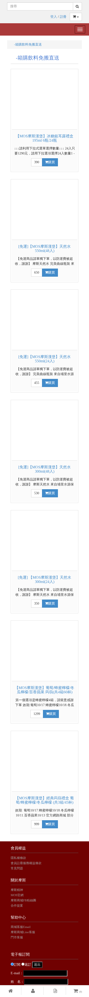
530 (36, 493)
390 (36, 162)
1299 (36, 714)
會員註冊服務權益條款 (26, 863)
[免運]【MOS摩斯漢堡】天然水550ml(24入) (44, 359)
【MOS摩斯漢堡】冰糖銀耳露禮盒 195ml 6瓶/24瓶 (44, 138)
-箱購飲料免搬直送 (26, 44)
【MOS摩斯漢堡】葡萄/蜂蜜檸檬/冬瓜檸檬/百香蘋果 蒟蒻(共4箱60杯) (44, 690)
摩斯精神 (17, 890)
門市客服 (17, 937)
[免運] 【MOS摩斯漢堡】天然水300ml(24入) (44, 579)
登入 (53, 17)
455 (36, 383)
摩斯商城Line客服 (23, 932)
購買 (51, 162)
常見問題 (17, 868)
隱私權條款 (18, 858)
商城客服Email (21, 927)
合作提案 (17, 905)
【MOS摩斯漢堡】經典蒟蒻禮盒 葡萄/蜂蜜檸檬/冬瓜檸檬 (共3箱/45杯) (44, 800)
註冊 (63, 17)
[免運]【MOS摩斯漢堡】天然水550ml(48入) (44, 248)
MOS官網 (17, 895)
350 (36, 603)
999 (36, 824)
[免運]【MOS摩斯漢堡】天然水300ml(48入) (44, 469)
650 (36, 272)
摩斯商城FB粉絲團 (23, 900)
